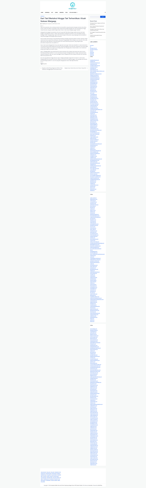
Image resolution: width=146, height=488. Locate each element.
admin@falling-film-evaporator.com (47, 23)
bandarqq (92, 53)
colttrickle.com (93, 200)
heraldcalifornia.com (94, 119)
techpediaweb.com (93, 422)
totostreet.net (93, 89)
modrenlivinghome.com (94, 178)
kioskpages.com (93, 154)
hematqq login (49, 477)
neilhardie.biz (92, 276)
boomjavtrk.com (93, 189)
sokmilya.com (92, 186)
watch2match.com (93, 294)
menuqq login (43, 472)
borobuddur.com (93, 100)
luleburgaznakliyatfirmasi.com (96, 377)
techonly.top (92, 213)
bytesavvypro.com (93, 438)
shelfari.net (92, 283)
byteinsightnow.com (94, 451)
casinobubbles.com (93, 83)
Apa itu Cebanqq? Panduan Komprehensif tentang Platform (97, 27)
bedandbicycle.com (93, 117)
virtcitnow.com (93, 221)
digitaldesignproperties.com (95, 348)
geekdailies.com (93, 180)
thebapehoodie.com (94, 378)
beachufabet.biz (93, 167)
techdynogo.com (93, 407)
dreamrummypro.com (94, 335)
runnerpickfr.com (93, 202)
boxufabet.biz (92, 171)
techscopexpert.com (94, 420)
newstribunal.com (93, 64)
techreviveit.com (93, 429)
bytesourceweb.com (94, 449)
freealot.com (92, 113)
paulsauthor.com (93, 394)
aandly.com (92, 320)
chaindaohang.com (93, 251)
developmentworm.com (94, 310)
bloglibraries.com (93, 375)
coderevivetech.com (94, 452)
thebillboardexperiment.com (95, 165)
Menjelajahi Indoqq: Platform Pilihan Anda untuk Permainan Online (97, 30)
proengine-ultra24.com (94, 261)
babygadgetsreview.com (94, 244)
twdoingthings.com (93, 392)
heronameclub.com (93, 398)
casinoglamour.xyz (93, 287)
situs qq (91, 51)
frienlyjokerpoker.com (94, 235)
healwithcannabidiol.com (95, 153)
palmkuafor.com (93, 333)
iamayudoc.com (93, 111)
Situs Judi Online (72, 12)
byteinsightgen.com (94, 440)
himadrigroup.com (93, 230)
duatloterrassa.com (94, 141)
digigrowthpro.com (93, 199)
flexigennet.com (93, 397)
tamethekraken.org (94, 145)
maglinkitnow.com (93, 411)
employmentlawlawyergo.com (96, 298)
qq (90, 46)
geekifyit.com (92, 361)
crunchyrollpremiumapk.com (95, 364)
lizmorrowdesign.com (94, 152)
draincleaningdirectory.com (95, 370)
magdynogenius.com (94, 414)
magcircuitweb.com (94, 419)
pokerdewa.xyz (93, 291)
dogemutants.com (93, 388)
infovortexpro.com (93, 456)
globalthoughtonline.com (95, 356)
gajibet (55, 480)
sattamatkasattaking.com (95, 163)
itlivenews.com (93, 311)
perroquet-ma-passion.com (95, 176)
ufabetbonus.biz (93, 316)
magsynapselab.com (94, 415)
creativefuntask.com (94, 105)
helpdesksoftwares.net (94, 60)
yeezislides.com (93, 68)
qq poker (58, 473)
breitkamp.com (93, 135)
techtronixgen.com (93, 416)
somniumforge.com (93, 374)
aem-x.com (92, 93)
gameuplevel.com (93, 95)
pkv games (45, 63)
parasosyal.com (93, 379)
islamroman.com (93, 232)
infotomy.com (92, 403)
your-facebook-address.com (95, 175)
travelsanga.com (93, 305)
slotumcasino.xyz (93, 285)
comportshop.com (93, 300)
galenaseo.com (93, 295)
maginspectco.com (93, 463)
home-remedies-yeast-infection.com (97, 71)
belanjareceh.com (93, 338)
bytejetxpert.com (93, 462)
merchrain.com (93, 182)
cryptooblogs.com (93, 94)
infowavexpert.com (93, 430)
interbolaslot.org (93, 331)
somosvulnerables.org (94, 139)
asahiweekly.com (93, 115)
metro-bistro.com (93, 266)
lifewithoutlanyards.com (94, 262)
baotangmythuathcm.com (95, 371)
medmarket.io (92, 400)
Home (42, 12)
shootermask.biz (93, 280)
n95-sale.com (92, 218)
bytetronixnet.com (93, 460)
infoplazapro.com (93, 427)
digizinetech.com (93, 441)
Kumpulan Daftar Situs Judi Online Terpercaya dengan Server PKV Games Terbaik (66, 485)
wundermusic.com (93, 101)
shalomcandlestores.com (95, 360)
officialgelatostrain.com (94, 160)
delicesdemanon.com (94, 269)
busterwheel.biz (93, 281)
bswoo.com (92, 321)
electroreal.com (93, 72)
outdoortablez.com (93, 401)
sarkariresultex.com (94, 349)
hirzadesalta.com (93, 80)
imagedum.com (93, 157)
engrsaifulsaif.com (93, 106)
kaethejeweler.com (93, 161)
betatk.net (92, 318)
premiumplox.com (93, 273)
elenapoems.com (93, 383)
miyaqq (52, 480)
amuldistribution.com (94, 98)
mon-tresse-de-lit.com (94, 168)
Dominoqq (47, 12)
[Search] (105, 12)
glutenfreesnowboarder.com (95, 150)
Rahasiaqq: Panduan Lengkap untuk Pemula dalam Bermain (97, 23)
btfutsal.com (92, 207)
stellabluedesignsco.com (94, 393)
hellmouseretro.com (94, 385)
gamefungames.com (94, 102)
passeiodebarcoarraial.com (95, 342)
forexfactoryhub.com (94, 225)
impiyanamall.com (93, 86)
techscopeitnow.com (94, 459)
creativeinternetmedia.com (95, 217)
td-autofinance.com (94, 233)
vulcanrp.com (92, 240)
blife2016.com (93, 149)
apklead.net (92, 190)
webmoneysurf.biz (93, 277)
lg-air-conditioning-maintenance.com (97, 254)
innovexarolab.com (93, 444)
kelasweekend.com (93, 317)
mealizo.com (92, 350)
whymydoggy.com (93, 328)
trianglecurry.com (93, 156)
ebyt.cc (91, 250)
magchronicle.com (93, 408)
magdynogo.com (93, 464)
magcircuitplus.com (94, 457)
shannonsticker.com (94, 339)
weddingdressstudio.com (95, 272)
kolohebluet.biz (93, 279)
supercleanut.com (93, 116)
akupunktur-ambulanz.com (95, 246)
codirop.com (92, 209)
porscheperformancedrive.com (96, 143)
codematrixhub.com (94, 433)
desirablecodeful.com (94, 396)
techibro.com (92, 237)
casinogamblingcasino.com (95, 367)
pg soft (44, 476)
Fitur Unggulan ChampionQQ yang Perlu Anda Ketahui (97, 33)
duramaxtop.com (93, 389)
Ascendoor (90, 485)
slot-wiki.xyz (92, 292)
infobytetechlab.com (94, 445)
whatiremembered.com (94, 247)
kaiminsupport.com (93, 337)
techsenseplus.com (93, 434)
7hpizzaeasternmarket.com (95, 258)
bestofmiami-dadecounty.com (96, 73)
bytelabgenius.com (93, 423)
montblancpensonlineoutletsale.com (97, 243)
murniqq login (54, 474)
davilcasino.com (93, 90)
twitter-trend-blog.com (94, 241)
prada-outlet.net (93, 198)
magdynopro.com (93, 426)
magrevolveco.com (93, 453)
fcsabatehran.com (93, 386)
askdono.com (92, 211)
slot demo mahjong (93, 49)
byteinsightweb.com (94, 412)
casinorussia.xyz (93, 284)
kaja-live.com (92, 226)
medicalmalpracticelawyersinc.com (97, 299)
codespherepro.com (94, 447)
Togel (66, 12)
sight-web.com (93, 229)
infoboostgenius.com (94, 436)
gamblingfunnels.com (94, 204)
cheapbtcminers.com (94, 108)
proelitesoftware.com (94, 128)
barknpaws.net (93, 352)
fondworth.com (93, 344)
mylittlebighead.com (94, 112)
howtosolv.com (93, 268)
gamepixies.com (93, 121)
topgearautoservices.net (94, 172)
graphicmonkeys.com (94, 120)
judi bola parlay (48, 473)
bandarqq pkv (43, 474)
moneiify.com (92, 357)
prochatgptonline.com (94, 224)
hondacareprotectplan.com (95, 366)
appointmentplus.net (94, 309)
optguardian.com (93, 87)
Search (103, 16)
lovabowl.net (92, 61)
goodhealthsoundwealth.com (95, 382)
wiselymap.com (93, 222)
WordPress (100, 485)
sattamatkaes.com (93, 363)
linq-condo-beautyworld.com (95, 248)
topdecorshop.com (93, 302)
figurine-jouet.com (93, 174)
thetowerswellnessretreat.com (96, 159)
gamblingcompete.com (94, 214)
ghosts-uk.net (93, 210)
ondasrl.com (92, 148)
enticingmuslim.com (94, 381)
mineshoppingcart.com (94, 76)
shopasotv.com (93, 303)
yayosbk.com (92, 274)
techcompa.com (93, 228)
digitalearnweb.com (94, 330)
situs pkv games (56, 477)
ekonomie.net (92, 307)
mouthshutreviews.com (94, 79)
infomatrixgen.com (93, 442)
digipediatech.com (93, 409)
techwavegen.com (93, 437)
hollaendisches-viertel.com (95, 259)
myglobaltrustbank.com (94, 296)
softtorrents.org (93, 138)
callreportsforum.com (94, 185)
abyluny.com (92, 187)
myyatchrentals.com (94, 359)
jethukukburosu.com (94, 372)
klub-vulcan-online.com (94, 134)
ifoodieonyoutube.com (94, 75)
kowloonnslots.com (93, 236)
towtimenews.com (93, 368)
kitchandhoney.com (94, 265)
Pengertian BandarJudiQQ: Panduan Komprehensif (96, 36)
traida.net (92, 263)
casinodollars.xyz (93, 288)
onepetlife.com (93, 164)
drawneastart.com (93, 123)
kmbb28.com (92, 183)
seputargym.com (93, 84)
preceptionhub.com (93, 67)
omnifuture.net (93, 203)
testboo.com (92, 270)
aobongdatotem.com (94, 69)
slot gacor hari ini (93, 48)
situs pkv (92, 45)
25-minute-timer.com (94, 104)
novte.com (92, 257)
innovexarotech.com (94, 455)
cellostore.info (93, 353)
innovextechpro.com (94, 418)
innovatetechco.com (94, 425)
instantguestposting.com (95, 306)
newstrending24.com (94, 314)
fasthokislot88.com (93, 124)
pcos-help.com (93, 206)
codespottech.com (93, 405)
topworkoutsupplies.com (95, 78)
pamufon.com (92, 142)
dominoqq (92, 52)
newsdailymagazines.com (95, 65)
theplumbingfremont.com (95, 313)
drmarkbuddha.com (94, 252)
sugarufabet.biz (93, 170)
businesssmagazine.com (94, 215)
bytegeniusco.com (93, 431)
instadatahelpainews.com (95, 179)
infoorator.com (93, 255)
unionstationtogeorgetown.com (96, 109)
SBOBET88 (61, 12)
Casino (56, 12)
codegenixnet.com (93, 448)
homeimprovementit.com (95, 62)
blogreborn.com (93, 219)
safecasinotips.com (93, 126)
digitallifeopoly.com (93, 82)
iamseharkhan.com (93, 345)
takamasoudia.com (93, 390)
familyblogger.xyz (93, 131)
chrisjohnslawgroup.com (94, 132)
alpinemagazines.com (94, 239)
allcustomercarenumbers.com (96, 130)
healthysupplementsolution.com (96, 404)
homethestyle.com (93, 97)
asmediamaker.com (93, 355)
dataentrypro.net (93, 334)
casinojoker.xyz (93, 289)
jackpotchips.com (93, 127)
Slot (52, 12)
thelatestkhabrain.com (94, 346)
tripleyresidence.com (94, 137)
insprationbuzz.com (94, 341)
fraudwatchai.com (93, 91)
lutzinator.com (93, 146)
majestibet (48, 480)
